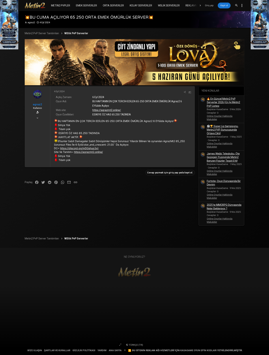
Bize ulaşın (34, 350)
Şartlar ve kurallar (57, 350)
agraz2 (31, 22)
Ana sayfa (115, 350)
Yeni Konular (210, 90)
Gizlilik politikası (83, 350)
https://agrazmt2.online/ (106, 110)
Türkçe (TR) (135, 344)
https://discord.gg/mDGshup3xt (79, 148)
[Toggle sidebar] (242, 5)
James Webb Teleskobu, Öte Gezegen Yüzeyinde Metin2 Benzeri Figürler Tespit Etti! (223, 157)
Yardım (102, 350)
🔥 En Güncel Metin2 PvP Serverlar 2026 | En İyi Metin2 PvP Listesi (223, 102)
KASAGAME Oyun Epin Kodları (198, 350)
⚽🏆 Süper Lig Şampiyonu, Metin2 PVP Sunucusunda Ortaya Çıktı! (222, 130)
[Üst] (125, 350)
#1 (189, 92)
